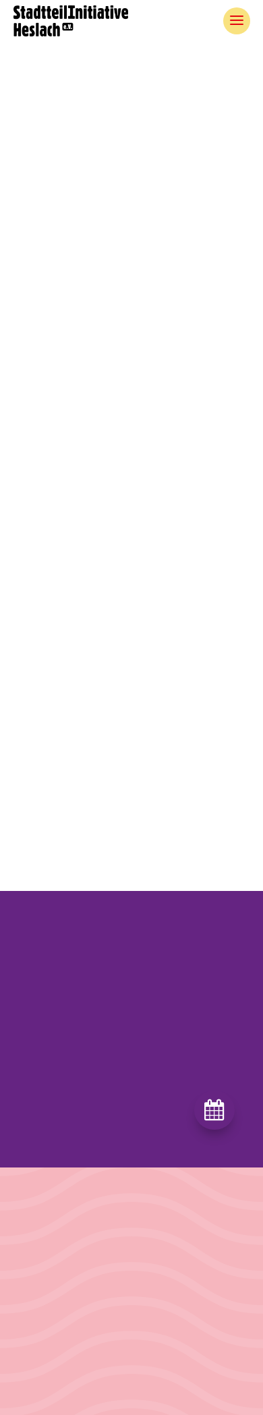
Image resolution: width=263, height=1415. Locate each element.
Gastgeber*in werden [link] (181, 1313)
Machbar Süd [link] (42, 1313)
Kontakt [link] (30, 1382)
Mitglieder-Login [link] (49, 1405)
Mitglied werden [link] (171, 1335)
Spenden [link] (154, 1382)
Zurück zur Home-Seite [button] (131, 490)
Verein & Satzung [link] (51, 1335)
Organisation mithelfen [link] (184, 1358)
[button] (131, 1097)
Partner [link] (28, 1358)
